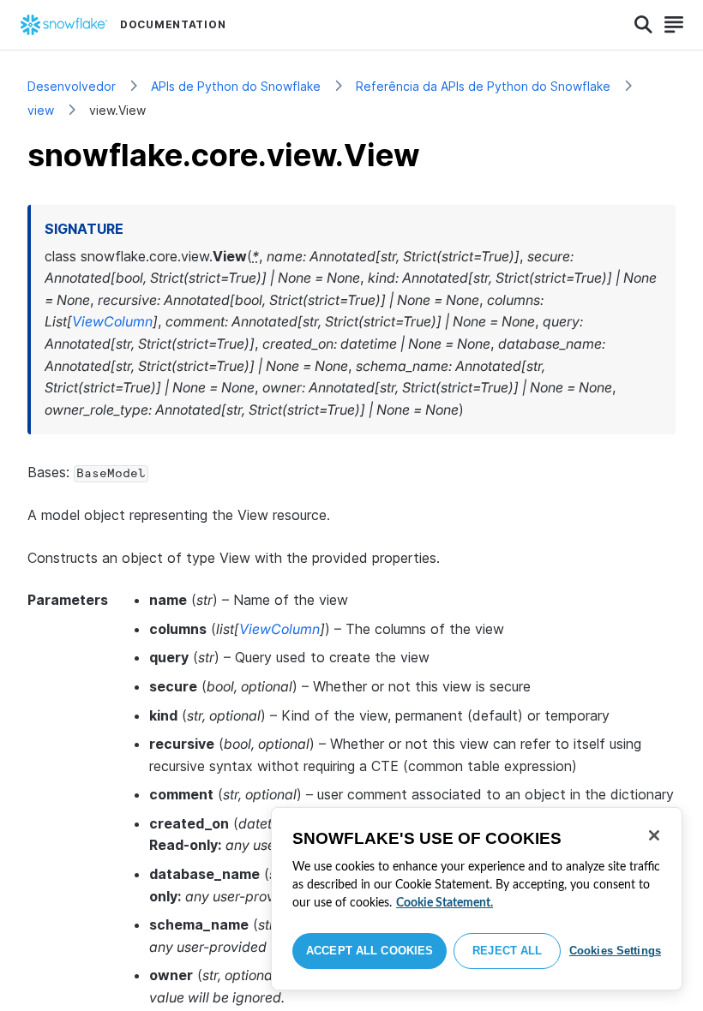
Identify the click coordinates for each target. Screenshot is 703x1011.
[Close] (654, 835)
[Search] (643, 24)
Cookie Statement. (444, 903)
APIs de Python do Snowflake (236, 86)
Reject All (507, 950)
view (40, 110)
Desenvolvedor (71, 86)
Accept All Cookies (369, 950)
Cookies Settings (615, 950)
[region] (476, 898)
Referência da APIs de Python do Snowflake (483, 86)
